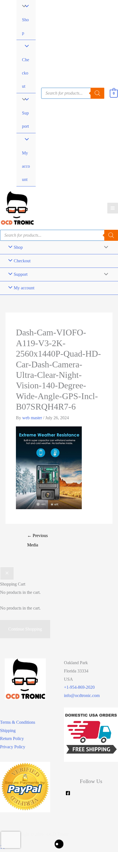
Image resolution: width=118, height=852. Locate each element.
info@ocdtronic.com (82, 695)
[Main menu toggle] (112, 208)
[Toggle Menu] (22, 100)
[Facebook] (68, 793)
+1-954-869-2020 (79, 687)
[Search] (111, 235)
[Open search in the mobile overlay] (72, 93)
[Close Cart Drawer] (7, 573)
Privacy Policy (12, 746)
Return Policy (12, 738)
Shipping (8, 730)
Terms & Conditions (17, 722)
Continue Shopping (25, 629)
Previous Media (37, 537)
